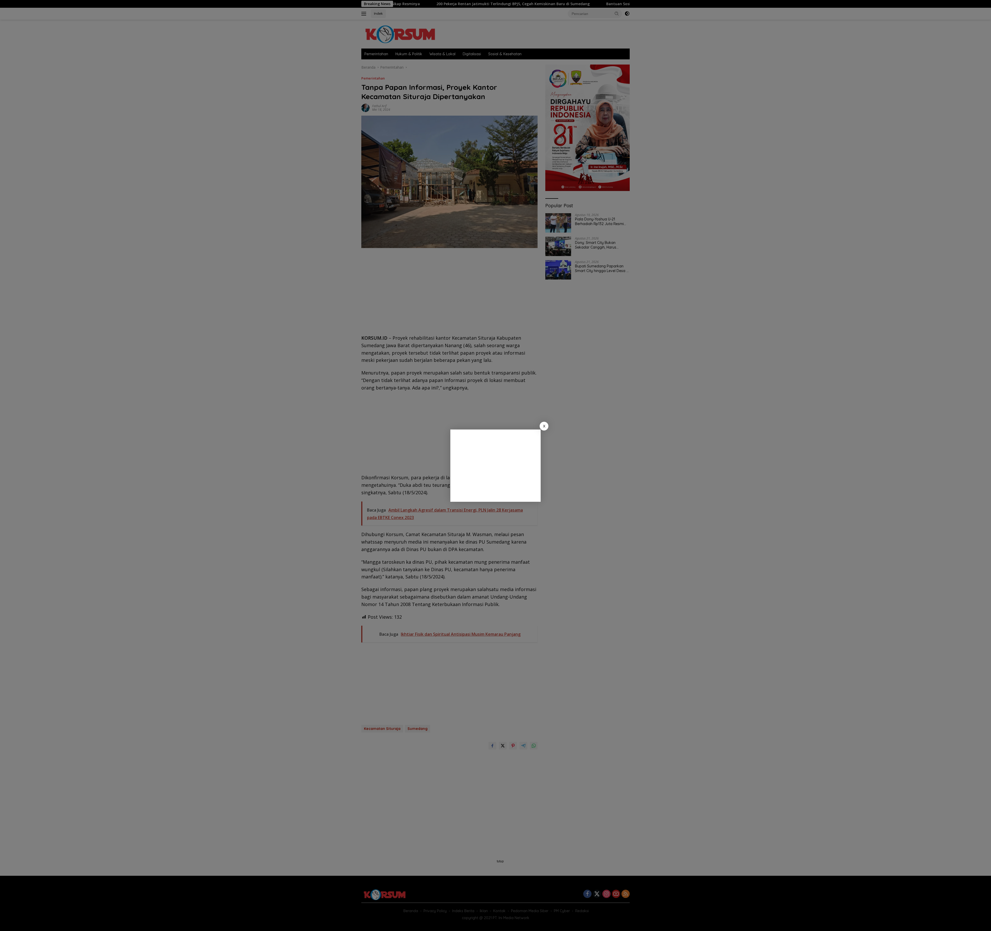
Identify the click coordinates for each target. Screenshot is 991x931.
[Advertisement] (495, 465)
